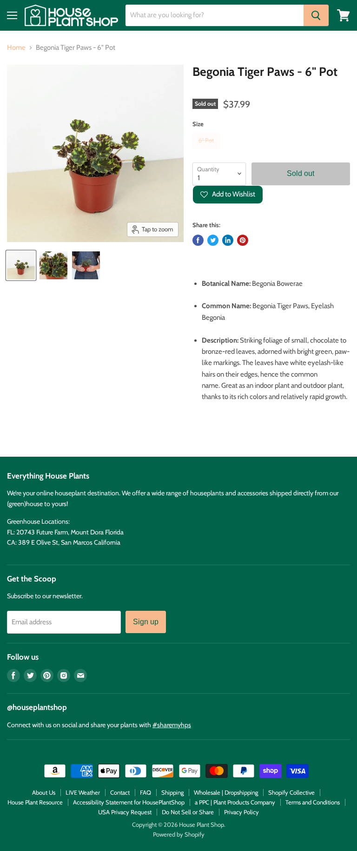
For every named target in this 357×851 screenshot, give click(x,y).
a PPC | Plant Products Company (235, 802)
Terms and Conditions (312, 802)
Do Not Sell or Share (188, 812)
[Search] (316, 15)
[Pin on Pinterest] (242, 240)
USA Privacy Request (125, 812)
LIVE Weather (83, 792)
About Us (43, 792)
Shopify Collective (291, 792)
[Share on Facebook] (198, 240)
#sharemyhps (171, 725)
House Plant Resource (35, 802)
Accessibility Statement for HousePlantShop (129, 802)
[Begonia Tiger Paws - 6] (21, 265)
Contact (120, 792)
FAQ (145, 792)
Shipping (172, 792)
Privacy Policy (241, 812)
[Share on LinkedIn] (227, 240)
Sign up (146, 622)
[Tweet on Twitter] (212, 240)
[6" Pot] (207, 151)
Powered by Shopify (179, 834)
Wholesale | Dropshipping (226, 792)
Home (16, 48)
